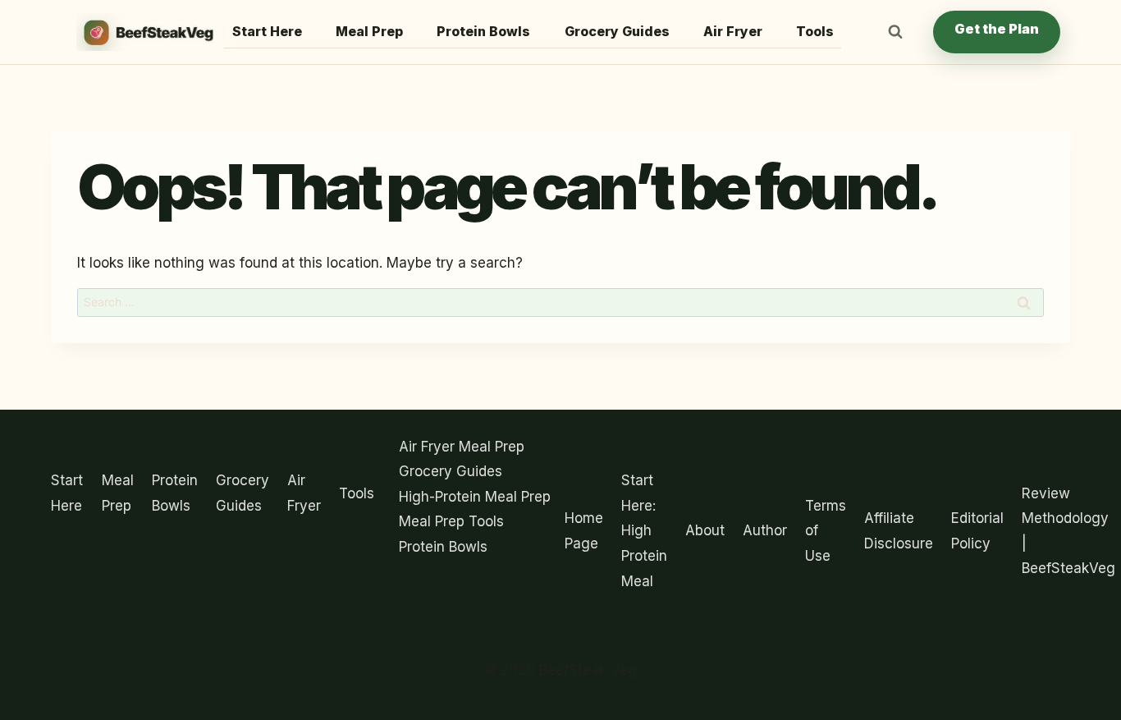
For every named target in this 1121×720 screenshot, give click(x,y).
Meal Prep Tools (451, 521)
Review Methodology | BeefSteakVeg (1068, 531)
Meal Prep (369, 31)
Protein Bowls (483, 31)
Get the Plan (996, 29)
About (705, 530)
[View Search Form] (895, 32)
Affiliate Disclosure (898, 531)
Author (765, 530)
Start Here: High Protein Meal (644, 530)
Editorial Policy (977, 531)
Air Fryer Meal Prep (461, 446)
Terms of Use (825, 531)
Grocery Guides (617, 31)
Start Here (267, 31)
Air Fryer (732, 31)
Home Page (584, 531)
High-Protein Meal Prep (475, 496)
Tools (815, 31)
